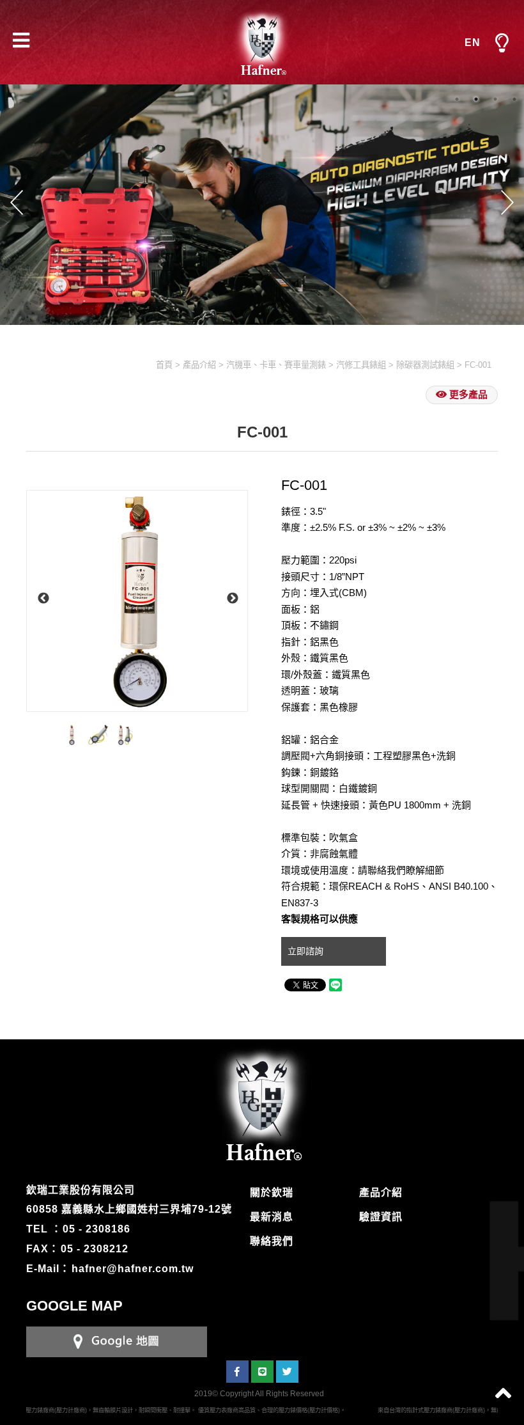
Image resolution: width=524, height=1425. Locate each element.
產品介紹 (199, 365)
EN (473, 42)
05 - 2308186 (96, 1229)
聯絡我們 (271, 1241)
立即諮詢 (307, 951)
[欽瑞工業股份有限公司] (262, 42)
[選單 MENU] (501, 43)
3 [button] (495, 99)
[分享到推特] (287, 1371)
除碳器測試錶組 (425, 365)
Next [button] (507, 202)
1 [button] (457, 99)
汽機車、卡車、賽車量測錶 (276, 365)
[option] (137, 601)
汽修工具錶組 (361, 365)
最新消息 (271, 1216)
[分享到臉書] (237, 1371)
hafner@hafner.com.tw (133, 1268)
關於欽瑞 (271, 1192)
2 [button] (476, 99)
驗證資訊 (381, 1216)
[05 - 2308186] (116, 1340)
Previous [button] (16, 202)
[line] (262, 1371)
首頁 (164, 365)
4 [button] (514, 99)
